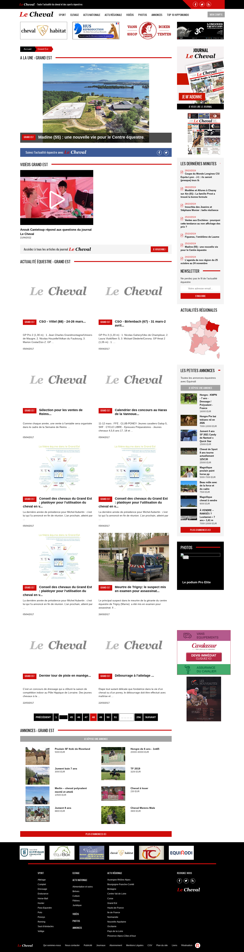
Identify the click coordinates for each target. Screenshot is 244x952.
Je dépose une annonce (96, 739)
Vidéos (130, 15)
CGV (150, 945)
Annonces (156, 15)
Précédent (43, 717)
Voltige (41, 931)
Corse (110, 898)
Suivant (150, 717)
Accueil (27, 49)
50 (108, 717)
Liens (174, 945)
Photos (142, 15)
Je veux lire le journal (200, 106)
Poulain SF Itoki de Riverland (72, 748)
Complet (42, 884)
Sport (62, 15)
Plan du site (162, 945)
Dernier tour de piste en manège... (65, 675)
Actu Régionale (113, 15)
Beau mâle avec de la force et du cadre (208, 485)
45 (71, 717)
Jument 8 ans (63, 807)
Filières (76, 900)
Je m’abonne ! (159, 249)
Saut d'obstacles (46, 926)
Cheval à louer (139, 788)
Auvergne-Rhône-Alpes (118, 880)
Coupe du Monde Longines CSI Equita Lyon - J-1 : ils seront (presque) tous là (200, 177)
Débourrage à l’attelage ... (134, 675)
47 (86, 717)
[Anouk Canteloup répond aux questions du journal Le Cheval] (56, 197)
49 (100, 717)
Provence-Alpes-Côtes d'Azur (121, 936)
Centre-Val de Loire (116, 893)
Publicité (88, 945)
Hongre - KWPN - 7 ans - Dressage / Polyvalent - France (208, 401)
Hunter (41, 903)
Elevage (74, 15)
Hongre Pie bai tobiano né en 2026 (208, 419)
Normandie (112, 917)
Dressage (42, 889)
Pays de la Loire (115, 931)
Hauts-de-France (115, 908)
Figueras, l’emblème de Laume (202, 236)
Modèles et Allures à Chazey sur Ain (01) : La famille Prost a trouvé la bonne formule (198, 193)
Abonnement (115, 945)
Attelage (42, 880)
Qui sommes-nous (52, 945)
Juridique (77, 905)
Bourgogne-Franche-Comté (120, 884)
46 (78, 717)
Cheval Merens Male (143, 807)
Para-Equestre (45, 908)
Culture (76, 896)
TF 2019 (135, 768)
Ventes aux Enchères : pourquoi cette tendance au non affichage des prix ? (200, 223)
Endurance (43, 893)
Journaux (100, 945)
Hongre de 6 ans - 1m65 (145, 748)
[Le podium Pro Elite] (200, 569)
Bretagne (111, 889)
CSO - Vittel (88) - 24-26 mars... (62, 321)
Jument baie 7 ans (66, 768)
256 (138, 717)
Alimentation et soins (83, 886)
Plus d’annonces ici (96, 834)
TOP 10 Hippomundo (178, 15)
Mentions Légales (134, 945)
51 (115, 717)
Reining (41, 922)
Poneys (41, 917)
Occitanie (111, 926)
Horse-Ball (43, 898)
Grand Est (112, 903)
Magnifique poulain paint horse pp (207, 470)
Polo (40, 912)
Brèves (76, 891)
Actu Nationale (91, 15)
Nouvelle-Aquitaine (116, 922)
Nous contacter (72, 945)
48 (93, 717)
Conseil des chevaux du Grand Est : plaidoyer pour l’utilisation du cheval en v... (57, 502)
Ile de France (113, 912)
